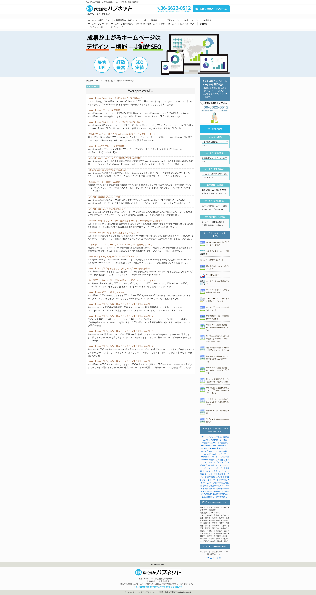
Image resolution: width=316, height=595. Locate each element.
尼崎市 (205, 486)
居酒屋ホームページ (217, 486)
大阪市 (222, 483)
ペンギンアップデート (217, 465)
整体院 (209, 494)
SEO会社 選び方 (221, 437)
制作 (221, 480)
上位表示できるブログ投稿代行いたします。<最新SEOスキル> (217, 402)
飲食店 (225, 497)
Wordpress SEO (209, 446)
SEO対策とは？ (212, 275)
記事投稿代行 (210, 497)
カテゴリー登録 (216, 460)
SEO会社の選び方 (210, 440)
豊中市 (219, 497)
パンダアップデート (215, 462)
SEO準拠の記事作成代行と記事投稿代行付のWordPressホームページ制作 (217, 339)
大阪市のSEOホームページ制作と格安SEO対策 (103, 81)
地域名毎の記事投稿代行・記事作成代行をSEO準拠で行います (217, 359)
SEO (203, 437)
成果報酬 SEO (211, 489)
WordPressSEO (220, 443)
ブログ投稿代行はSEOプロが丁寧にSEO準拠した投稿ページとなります (217, 390)
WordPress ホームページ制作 (214, 457)
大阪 (225, 480)
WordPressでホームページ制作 (215, 451)
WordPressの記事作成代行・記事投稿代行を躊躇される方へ (217, 327)
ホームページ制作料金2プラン (212, 260)
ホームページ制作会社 (214, 474)
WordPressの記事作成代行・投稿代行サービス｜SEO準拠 (217, 370)
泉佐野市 (216, 494)
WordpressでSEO (220, 449)
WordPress (207, 443)
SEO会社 (209, 437)
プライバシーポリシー (214, 558)
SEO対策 (222, 440)
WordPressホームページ (215, 454)
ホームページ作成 (209, 471)
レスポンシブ (221, 477)
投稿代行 (221, 489)
